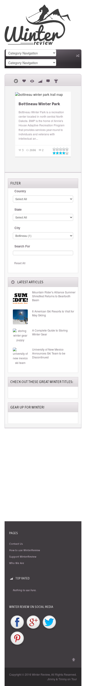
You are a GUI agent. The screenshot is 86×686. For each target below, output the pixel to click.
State (18, 209)
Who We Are (16, 563)
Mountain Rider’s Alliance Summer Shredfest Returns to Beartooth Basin (53, 296)
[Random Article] (77, 55)
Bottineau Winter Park (39, 103)
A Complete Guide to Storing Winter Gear (50, 332)
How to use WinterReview (24, 550)
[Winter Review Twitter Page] (49, 622)
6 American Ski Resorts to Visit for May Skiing (53, 313)
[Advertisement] (43, 475)
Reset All (19, 263)
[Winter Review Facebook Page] (17, 622)
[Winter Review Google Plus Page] (33, 622)
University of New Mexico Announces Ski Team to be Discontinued (48, 353)
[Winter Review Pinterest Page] (17, 638)
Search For (22, 246)
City (17, 228)
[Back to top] (73, 659)
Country (20, 191)
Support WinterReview (22, 556)
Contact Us (16, 544)
